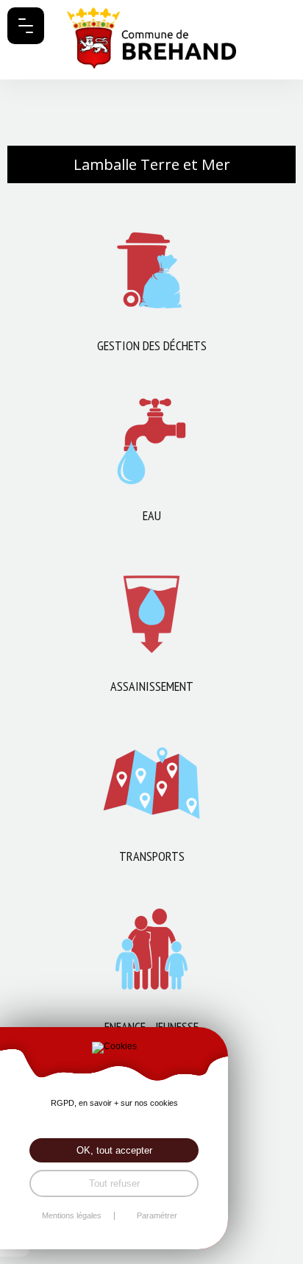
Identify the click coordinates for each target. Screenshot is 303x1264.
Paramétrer (157, 1216)
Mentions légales (71, 1216)
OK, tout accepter (114, 1150)
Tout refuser (114, 1183)
